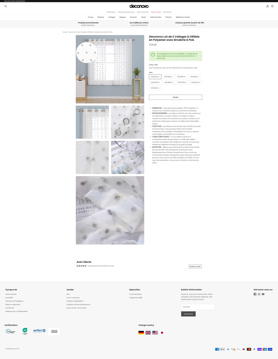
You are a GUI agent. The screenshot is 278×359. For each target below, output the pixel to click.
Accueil (65, 32)
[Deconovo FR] (139, 6)
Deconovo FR (15, 349)
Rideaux (101, 17)
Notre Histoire (167, 12)
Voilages (111, 17)
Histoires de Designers (14, 301)
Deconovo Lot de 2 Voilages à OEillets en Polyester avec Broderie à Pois (91, 32)
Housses (133, 17)
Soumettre (188, 314)
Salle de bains (155, 17)
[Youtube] (263, 294)
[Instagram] (259, 294)
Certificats (9, 308)
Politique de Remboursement (78, 304)
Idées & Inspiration (143, 12)
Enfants (168, 17)
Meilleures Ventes (183, 17)
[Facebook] (255, 294)
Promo (90, 17)
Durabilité (9, 297)
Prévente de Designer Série (126, 12)
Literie (143, 17)
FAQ (68, 294)
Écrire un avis (195, 266)
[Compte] (267, 6)
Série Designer (111, 12)
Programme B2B (156, 12)
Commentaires (135, 294)
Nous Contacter (73, 297)
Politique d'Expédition (75, 301)
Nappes (123, 17)
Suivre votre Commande (76, 308)
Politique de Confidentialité (16, 311)
